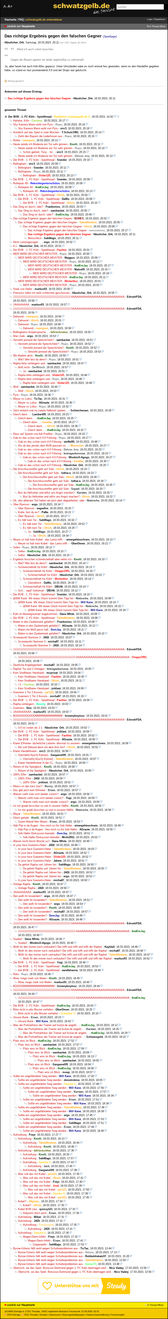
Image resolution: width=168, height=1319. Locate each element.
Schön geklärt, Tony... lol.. (38, 152)
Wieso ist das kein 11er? (27, 786)
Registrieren (160, 19)
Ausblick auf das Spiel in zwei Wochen (36, 132)
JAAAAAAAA (21, 304)
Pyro (16, 394)
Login (149, 19)
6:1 (15, 246)
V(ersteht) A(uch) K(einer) (33, 755)
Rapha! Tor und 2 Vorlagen (28, 668)
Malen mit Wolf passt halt (33, 629)
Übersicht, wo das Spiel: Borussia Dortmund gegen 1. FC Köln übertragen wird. (60, 1267)
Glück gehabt (21, 817)
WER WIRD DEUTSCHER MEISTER (35, 253)
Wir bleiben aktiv (23, 355)
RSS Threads (31, 1314)
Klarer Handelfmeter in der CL (35, 762)
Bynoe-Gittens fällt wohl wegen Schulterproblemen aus (45, 1248)
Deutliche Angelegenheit (27, 664)
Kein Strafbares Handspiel (28, 672)
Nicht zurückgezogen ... (27, 242)
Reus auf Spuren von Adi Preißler (33, 433)
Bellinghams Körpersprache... (30, 332)
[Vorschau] (115, 116)
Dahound (18, 316)
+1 (19, 684)
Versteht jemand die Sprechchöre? (33, 339)
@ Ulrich (82, 42)
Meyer (16, 813)
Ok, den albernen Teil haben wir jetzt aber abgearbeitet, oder (48, 500)
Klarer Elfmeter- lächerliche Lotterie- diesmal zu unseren (46, 743)
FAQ (21, 19)
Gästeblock (34, 582)
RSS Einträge (13, 1314)
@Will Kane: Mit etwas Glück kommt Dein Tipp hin (43, 598)
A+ (10, 6)
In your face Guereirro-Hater (29, 845)
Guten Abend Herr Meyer (32, 821)
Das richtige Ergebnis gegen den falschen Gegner (42, 218)
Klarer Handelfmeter (25, 751)
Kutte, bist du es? (28, 512)
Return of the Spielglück (27, 766)
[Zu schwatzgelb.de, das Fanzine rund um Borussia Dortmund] (84, 8)
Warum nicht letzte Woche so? (31, 841)
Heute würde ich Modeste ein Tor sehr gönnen (40, 144)
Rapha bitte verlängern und (29, 363)
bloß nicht (24, 367)
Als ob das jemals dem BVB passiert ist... (43, 445)
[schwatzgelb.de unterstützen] (84, 1293)
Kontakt (43, 1314)
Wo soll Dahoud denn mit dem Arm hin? (41, 747)
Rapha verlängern (23, 704)
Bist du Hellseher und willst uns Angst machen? (46, 492)
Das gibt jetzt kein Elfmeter (29, 790)
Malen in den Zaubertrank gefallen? (34, 621)
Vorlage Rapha (21, 884)
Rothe (16, 140)
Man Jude (19, 336)
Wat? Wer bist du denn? (32, 359)
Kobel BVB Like (27, 1209)
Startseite (11, 19)
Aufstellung (19, 1134)
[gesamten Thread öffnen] (118, 116)
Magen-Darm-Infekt (34, 1236)
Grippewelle (40, 1244)
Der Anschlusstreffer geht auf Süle (33, 469)
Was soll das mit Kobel (31, 1174)
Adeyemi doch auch (35, 1213)
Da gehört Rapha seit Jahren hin (37, 864)
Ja (24, 371)
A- (5, 6)
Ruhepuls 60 (20, 183)
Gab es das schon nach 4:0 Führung (34, 437)
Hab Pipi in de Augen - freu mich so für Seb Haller (42, 825)
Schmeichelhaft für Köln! (32, 567)
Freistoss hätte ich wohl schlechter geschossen (41, 292)
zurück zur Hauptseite (21, 26)
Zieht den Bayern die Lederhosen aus (40, 136)
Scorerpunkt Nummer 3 (27, 637)
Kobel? (22, 1201)
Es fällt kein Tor (27, 520)
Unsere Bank (20, 1017)
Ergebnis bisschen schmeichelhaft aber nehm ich (42, 559)
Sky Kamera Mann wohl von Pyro (33, 124)
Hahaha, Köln (21, 120)
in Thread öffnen (157, 26)
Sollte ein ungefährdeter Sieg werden (35, 1076)
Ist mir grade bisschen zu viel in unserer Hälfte (40, 805)
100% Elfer (19, 774)
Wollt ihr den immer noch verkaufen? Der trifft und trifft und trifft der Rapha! (57, 946)
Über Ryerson (21, 504)
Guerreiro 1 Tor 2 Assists (28, 692)
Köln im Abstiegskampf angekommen (35, 614)
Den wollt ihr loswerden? (27, 896)
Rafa (16, 974)
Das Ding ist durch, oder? (28, 206)
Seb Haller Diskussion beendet (36, 833)
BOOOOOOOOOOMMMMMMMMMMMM (37, 715)
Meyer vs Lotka (22, 398)
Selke (16, 547)
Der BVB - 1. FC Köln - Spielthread (30, 116)
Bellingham (19, 163)
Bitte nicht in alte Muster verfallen (33, 1009)
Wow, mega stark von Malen (30, 978)
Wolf (15, 386)
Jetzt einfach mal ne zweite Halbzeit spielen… (40, 410)
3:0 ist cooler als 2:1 (30, 727)
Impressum (54, 1314)
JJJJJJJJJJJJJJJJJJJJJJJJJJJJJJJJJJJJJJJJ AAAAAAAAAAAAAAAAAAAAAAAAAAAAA (68, 296)
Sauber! (17, 939)
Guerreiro (18, 707)
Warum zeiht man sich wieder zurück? (35, 794)
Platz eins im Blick (24, 1040)
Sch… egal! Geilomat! (31, 590)
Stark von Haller (22, 288)
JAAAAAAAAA (22, 711)
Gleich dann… (21, 414)
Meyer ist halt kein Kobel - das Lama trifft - (38, 539)
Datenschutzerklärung (97, 1314)
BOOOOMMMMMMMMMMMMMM (34, 986)
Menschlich (34, 238)
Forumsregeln (117, 1314)
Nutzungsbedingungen (73, 1314)
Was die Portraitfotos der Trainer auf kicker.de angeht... (46, 1025)
